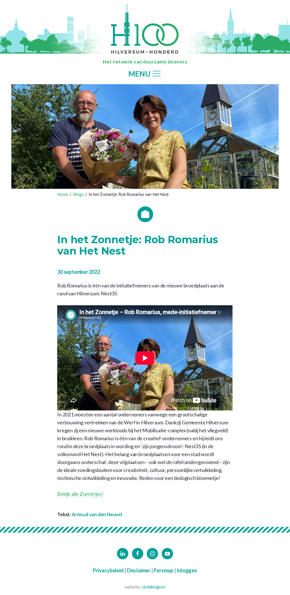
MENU (140, 74)
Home (62, 194)
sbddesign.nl (153, 586)
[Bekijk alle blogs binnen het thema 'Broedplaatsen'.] (145, 214)
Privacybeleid (108, 570)
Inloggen (186, 570)
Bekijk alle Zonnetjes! (80, 494)
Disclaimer (138, 570)
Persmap (163, 570)
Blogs (78, 194)
